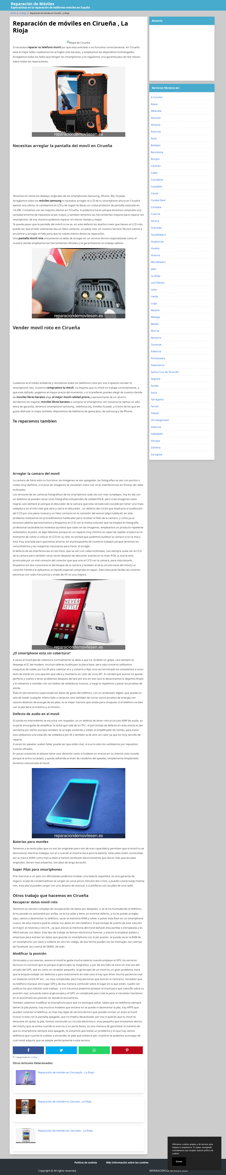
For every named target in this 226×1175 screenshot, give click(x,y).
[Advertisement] (78, 172)
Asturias (156, 131)
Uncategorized (160, 420)
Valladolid (157, 433)
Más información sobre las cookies (127, 1162)
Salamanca (157, 365)
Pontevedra (158, 358)
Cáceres (156, 166)
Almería (155, 124)
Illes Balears (158, 262)
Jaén (153, 269)
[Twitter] (61, 1050)
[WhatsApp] (94, 1050)
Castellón (156, 186)
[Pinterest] (127, 1050)
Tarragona (157, 399)
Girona (155, 221)
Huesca (155, 255)
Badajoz (156, 145)
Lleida (154, 296)
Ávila (154, 138)
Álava (154, 104)
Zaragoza (156, 454)
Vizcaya (155, 440)
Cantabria (157, 179)
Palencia (156, 351)
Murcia (155, 330)
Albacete (156, 111)
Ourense (156, 344)
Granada (156, 227)
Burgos (155, 159)
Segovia (155, 378)
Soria (154, 392)
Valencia (156, 427)
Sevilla (155, 385)
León (154, 289)
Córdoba (156, 207)
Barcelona (157, 152)
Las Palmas (158, 282)
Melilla (155, 324)
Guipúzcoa (157, 241)
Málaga (155, 317)
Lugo (154, 303)
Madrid (155, 310)
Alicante (156, 118)
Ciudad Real (158, 200)
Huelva (155, 248)
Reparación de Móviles (32, 4)
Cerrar (179, 1161)
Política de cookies (85, 1162)
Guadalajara (158, 234)
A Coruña (156, 97)
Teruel (155, 406)
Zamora (156, 447)
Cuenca (155, 214)
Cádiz (154, 173)
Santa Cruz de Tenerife (165, 372)
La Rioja (22, 13)
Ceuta (154, 193)
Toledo (155, 413)
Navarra (156, 337)
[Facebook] (28, 1050)
